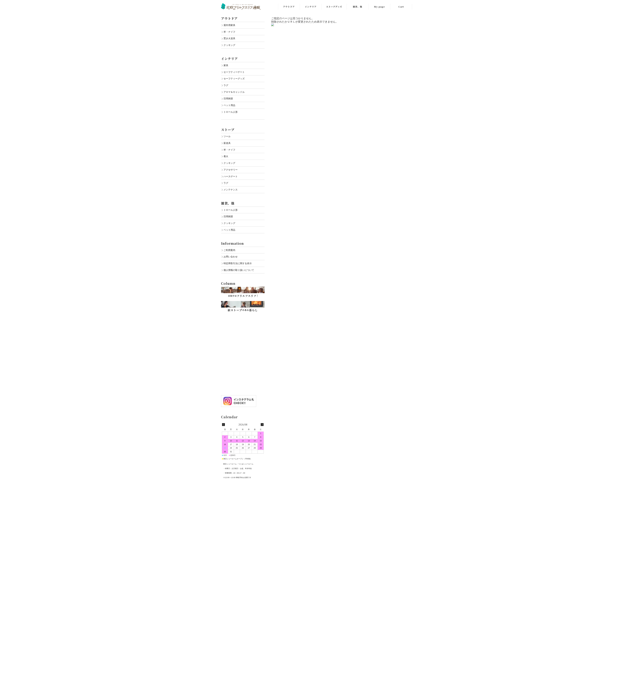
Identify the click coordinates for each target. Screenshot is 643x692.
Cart (401, 6)
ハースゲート (231, 176)
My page (379, 6)
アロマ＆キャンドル (234, 92)
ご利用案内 (229, 250)
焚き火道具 (229, 38)
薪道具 (227, 143)
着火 (226, 156)
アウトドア (289, 6)
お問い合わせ (231, 256)
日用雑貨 (228, 98)
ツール (227, 136)
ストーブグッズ (334, 6)
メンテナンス (231, 189)
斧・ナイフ (229, 31)
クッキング (229, 45)
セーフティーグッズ (234, 78)
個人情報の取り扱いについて (239, 270)
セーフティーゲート (234, 72)
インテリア (310, 6)
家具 (226, 65)
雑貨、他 (357, 6)
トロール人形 (231, 112)
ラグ (226, 85)
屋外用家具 (229, 25)
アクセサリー (231, 169)
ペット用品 (229, 105)
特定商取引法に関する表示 (238, 263)
